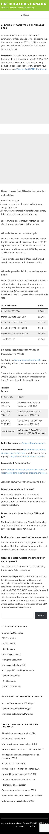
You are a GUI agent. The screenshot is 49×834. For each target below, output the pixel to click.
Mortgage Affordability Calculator (18, 670)
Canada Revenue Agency (34, 443)
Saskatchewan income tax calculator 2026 (22, 795)
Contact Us (30, 826)
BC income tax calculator (14, 738)
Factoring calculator (11, 654)
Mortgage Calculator (12, 660)
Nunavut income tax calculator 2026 (19, 774)
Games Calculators (11, 686)
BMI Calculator (9, 638)
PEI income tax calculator (14, 785)
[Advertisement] (24, 99)
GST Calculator (9, 643)
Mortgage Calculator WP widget (17, 714)
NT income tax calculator (14, 763)
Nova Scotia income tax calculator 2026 (21, 769)
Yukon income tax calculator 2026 (18, 801)
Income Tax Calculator (12, 633)
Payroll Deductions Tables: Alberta (27, 456)
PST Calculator (9, 681)
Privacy (44, 823)
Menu (26, 15)
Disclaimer (19, 826)
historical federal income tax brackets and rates (24, 473)
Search (41, 615)
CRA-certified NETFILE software (31, 69)
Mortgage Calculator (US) (14, 665)
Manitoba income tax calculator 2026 (19, 744)
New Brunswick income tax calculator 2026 (22, 749)
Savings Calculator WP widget (16, 708)
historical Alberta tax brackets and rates (24, 469)
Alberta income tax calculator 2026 (19, 733)
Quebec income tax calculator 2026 (19, 790)
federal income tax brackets (27, 360)
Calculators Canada (24, 4)
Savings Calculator (11, 675)
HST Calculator (9, 649)
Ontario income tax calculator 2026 (19, 779)
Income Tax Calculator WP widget (18, 703)
